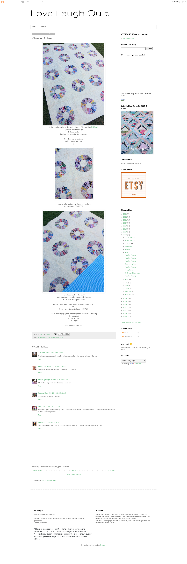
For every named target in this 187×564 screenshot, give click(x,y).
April (126, 286)
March (127, 289)
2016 (125, 235)
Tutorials (43, 27)
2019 (125, 226)
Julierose (41, 353)
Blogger (102, 545)
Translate (138, 364)
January (128, 294)
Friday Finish (129, 270)
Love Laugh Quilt (70, 13)
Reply (40, 359)
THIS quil (94, 127)
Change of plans (130, 264)
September (129, 246)
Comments (128, 337)
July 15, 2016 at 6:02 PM (59, 380)
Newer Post (37, 470)
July (126, 252)
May (126, 283)
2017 (125, 232)
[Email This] (59, 334)
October (128, 243)
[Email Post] (55, 334)
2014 (125, 301)
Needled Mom (43, 393)
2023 (125, 214)
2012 (125, 307)
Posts (126, 333)
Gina (39, 407)
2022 (125, 217)
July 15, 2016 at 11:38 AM (54, 353)
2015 (125, 298)
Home (34, 27)
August (127, 249)
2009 (125, 316)
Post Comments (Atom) (49, 480)
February (128, 292)
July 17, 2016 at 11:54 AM (51, 407)
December (129, 237)
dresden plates (42, 337)
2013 (125, 304)
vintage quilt (59, 337)
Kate (40, 422)
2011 (125, 310)
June (127, 280)
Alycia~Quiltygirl (44, 380)
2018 (125, 229)
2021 (125, 220)
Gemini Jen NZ (43, 366)
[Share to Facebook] (66, 334)
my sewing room (128, 38)
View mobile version (74, 475)
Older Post (111, 470)
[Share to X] (64, 334)
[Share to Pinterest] (69, 334)
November (129, 240)
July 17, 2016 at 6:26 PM (50, 422)
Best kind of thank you (132, 273)
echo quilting (51, 337)
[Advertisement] (80, 499)
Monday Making (130, 255)
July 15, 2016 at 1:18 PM (57, 366)
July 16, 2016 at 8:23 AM (57, 393)
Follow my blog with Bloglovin (131, 322)
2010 (125, 313)
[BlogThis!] (62, 334)
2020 (125, 223)
